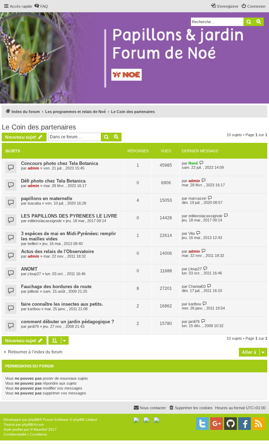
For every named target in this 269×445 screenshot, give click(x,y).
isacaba (34, 203)
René (193, 163)
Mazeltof (40, 429)
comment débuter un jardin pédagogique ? (67, 321)
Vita (191, 233)
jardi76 (33, 326)
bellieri (33, 243)
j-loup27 (34, 274)
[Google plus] (216, 423)
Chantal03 (197, 286)
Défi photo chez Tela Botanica (53, 181)
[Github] (230, 423)
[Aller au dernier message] (201, 163)
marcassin (197, 198)
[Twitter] (202, 423)
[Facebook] (244, 423)
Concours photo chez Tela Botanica (59, 163)
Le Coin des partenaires (39, 127)
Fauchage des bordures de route (56, 286)
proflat (18, 429)
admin (33, 168)
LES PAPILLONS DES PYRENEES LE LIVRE (69, 216)
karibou (34, 309)
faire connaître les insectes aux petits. (62, 304)
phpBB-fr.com (33, 424)
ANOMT (29, 269)
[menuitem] (41, 6)
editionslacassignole (45, 221)
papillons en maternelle (46, 198)
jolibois (33, 291)
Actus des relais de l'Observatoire (57, 251)
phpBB (34, 419)
